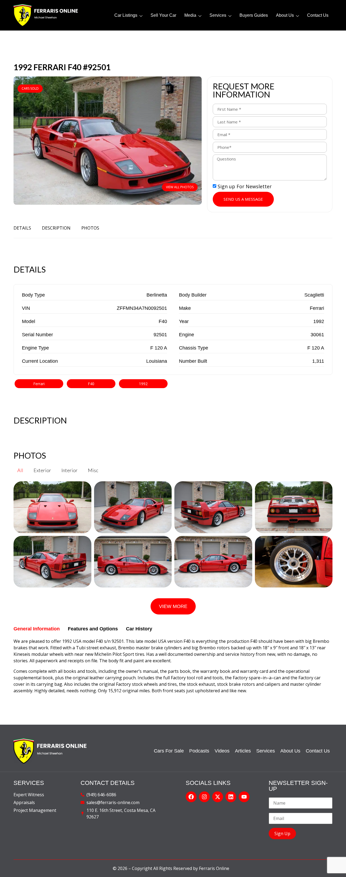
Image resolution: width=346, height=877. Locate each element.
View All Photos (180, 187)
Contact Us (317, 15)
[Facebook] (191, 796)
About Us (285, 15)
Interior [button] (69, 470)
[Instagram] (204, 796)
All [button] (20, 470)
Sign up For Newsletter (245, 186)
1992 (143, 383)
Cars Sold (30, 88)
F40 (91, 383)
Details (22, 228)
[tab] (37, 629)
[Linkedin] (230, 796)
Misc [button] (93, 470)
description (56, 228)
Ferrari (39, 383)
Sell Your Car (163, 15)
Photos (90, 228)
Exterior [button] (42, 470)
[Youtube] (244, 796)
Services (217, 15)
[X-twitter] (217, 796)
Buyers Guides (253, 15)
